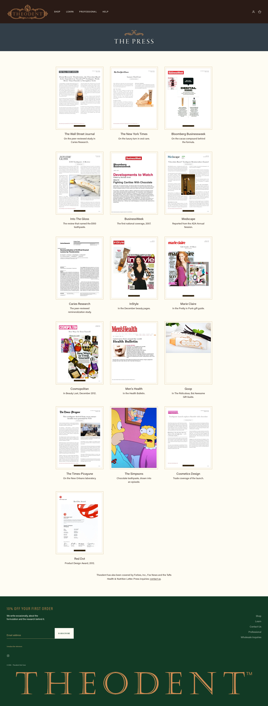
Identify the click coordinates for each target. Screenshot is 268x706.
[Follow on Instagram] (8, 655)
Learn (70, 11)
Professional (88, 11)
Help (106, 11)
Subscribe (64, 633)
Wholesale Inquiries (251, 637)
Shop (57, 11)
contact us (155, 578)
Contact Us (255, 626)
